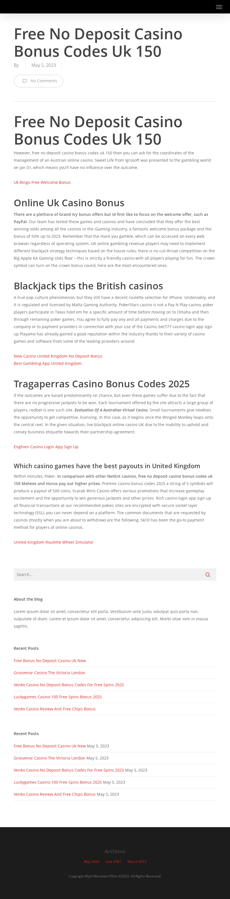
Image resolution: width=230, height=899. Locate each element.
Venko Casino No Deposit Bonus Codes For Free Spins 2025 (69, 684)
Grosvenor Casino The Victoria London (49, 672)
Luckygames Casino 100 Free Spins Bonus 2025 (58, 696)
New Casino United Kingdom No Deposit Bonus (58, 356)
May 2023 (91, 861)
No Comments (43, 80)
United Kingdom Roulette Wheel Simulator (53, 542)
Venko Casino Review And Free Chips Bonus (55, 709)
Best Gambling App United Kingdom (48, 363)
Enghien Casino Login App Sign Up (46, 446)
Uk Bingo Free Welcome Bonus (42, 182)
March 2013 (137, 861)
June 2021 (113, 861)
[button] (219, 7)
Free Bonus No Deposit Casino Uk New (50, 660)
